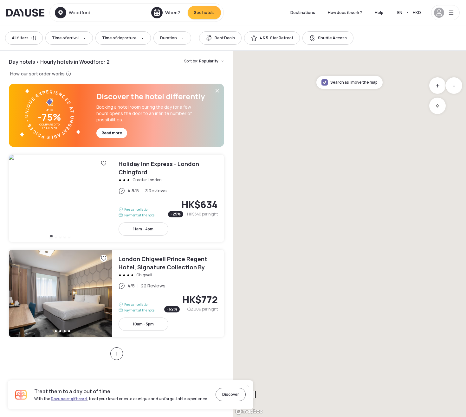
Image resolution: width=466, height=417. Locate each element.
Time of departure (119, 38)
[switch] (220, 38)
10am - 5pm (143, 324)
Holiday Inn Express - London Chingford (116, 198)
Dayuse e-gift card (69, 398)
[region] (349, 234)
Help (379, 12)
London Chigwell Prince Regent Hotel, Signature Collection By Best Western (116, 293)
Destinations (302, 12)
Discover (230, 394)
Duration (168, 38)
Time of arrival (65, 38)
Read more (111, 133)
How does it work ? (345, 12)
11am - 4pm (143, 229)
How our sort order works (37, 74)
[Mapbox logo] (249, 411)
